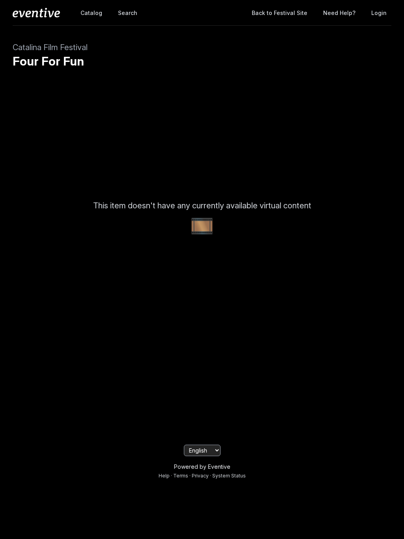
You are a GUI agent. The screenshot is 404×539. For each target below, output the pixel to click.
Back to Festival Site (279, 12)
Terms (180, 476)
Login (379, 12)
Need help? (339, 12)
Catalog (91, 12)
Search (127, 12)
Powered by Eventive (202, 466)
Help (164, 476)
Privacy (200, 476)
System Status (229, 476)
